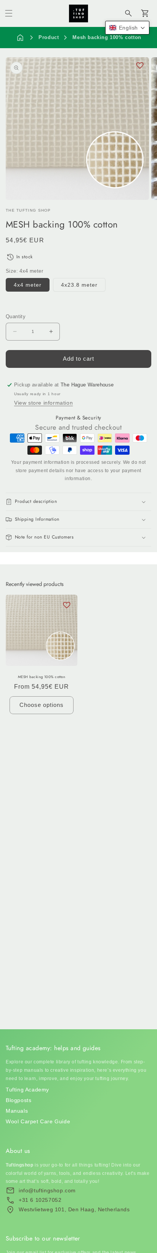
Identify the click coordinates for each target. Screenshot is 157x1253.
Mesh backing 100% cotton (106, 37)
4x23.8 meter (79, 285)
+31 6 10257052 (40, 1200)
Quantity (16, 316)
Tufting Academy (27, 1090)
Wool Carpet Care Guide (38, 1121)
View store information (43, 403)
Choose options (41, 705)
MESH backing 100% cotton (42, 677)
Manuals (17, 1111)
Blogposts (18, 1100)
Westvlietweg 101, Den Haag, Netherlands (74, 1209)
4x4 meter (28, 285)
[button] (8, 13)
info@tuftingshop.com (47, 1190)
